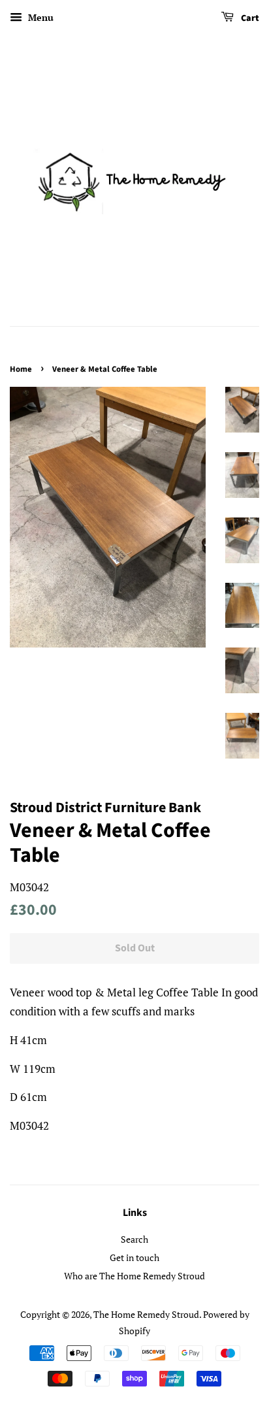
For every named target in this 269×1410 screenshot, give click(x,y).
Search (134, 1239)
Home (21, 369)
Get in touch (134, 1257)
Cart (249, 18)
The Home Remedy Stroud (146, 1314)
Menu (39, 17)
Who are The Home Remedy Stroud (134, 1276)
